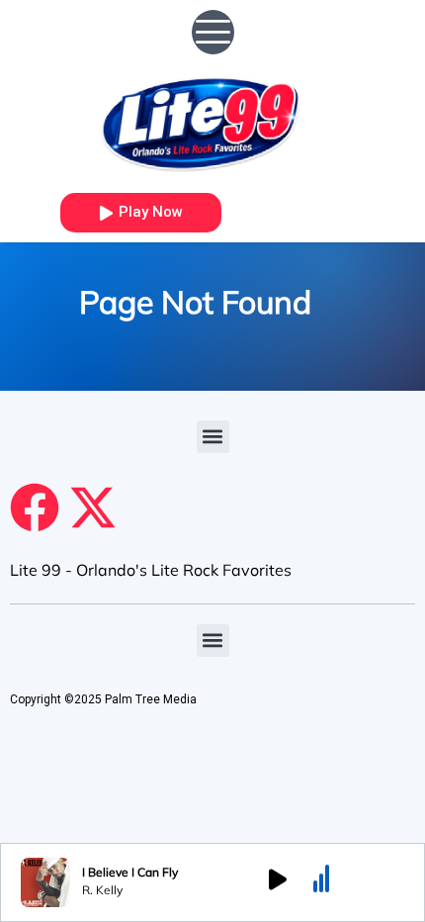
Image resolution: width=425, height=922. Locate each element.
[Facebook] (34, 507)
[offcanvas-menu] (213, 32)
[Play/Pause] (277, 882)
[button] (213, 436)
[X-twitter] (93, 507)
